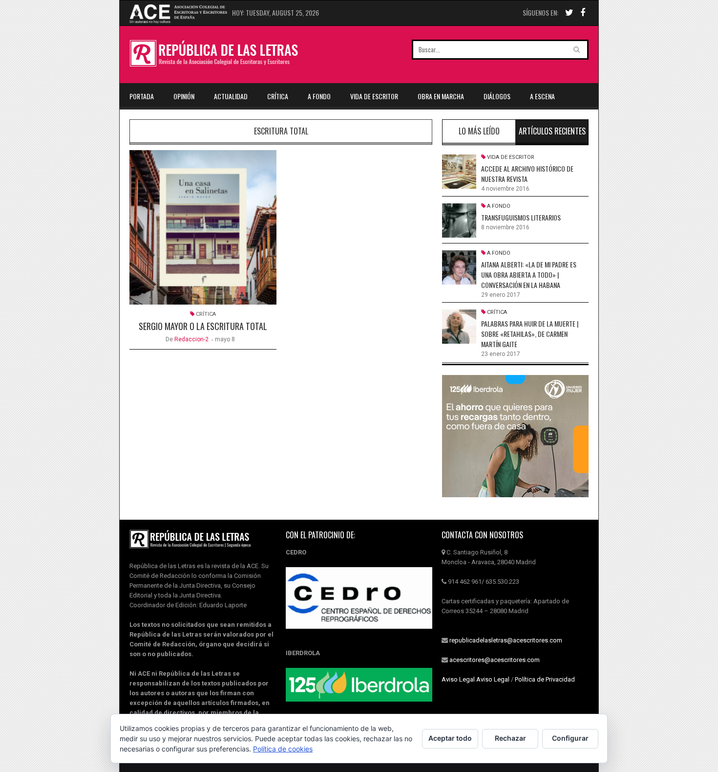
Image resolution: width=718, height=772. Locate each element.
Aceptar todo (450, 738)
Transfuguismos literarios (521, 217)
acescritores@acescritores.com (494, 659)
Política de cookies (283, 749)
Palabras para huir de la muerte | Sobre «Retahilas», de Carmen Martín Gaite (529, 333)
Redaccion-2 (191, 339)
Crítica (277, 96)
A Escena (542, 96)
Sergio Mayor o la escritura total (203, 326)
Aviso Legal (458, 679)
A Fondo (319, 96)
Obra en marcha (441, 96)
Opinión (183, 96)
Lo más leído (479, 131)
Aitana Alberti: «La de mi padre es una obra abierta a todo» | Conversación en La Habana (528, 274)
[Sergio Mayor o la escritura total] (202, 227)
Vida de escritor (374, 96)
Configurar (570, 738)
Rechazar (510, 738)
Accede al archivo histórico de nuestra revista (527, 173)
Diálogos (497, 96)
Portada (141, 96)
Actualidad (231, 96)
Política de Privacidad (545, 679)
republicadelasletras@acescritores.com (505, 640)
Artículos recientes (552, 131)
